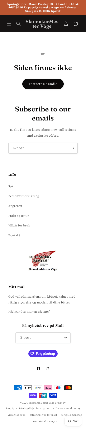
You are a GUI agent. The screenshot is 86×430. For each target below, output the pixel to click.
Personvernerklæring (23, 196)
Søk (11, 186)
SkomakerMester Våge (42, 402)
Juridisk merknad (71, 414)
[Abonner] (72, 148)
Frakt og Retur (18, 215)
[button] (9, 24)
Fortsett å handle (43, 84)
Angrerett (15, 206)
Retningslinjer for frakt (43, 414)
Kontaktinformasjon (45, 421)
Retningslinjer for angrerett (35, 408)
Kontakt (14, 235)
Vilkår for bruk (19, 225)
